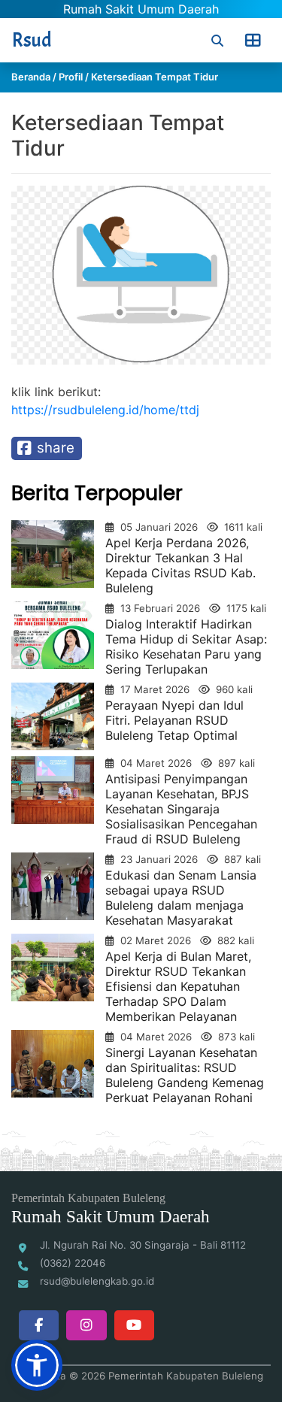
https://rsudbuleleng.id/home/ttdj (105, 409)
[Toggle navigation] (252, 40)
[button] (37, 1365)
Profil (71, 77)
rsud (32, 40)
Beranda (30, 77)
